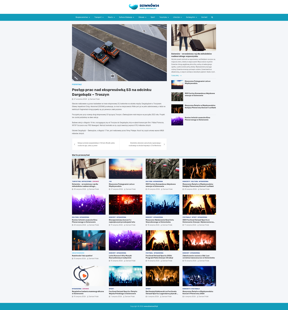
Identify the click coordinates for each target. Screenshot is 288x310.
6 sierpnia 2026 (153, 297)
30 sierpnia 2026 (80, 189)
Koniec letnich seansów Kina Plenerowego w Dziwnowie (197, 119)
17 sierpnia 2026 (190, 225)
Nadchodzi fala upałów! (82, 256)
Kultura (149, 181)
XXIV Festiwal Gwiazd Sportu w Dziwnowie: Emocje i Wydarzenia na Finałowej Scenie (198, 222)
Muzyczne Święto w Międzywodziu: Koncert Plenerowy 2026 (198, 292)
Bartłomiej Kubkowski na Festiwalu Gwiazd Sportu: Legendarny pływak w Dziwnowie (162, 293)
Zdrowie (141, 17)
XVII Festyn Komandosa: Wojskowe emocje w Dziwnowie (200, 94)
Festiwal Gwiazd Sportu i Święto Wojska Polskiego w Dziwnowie (123, 292)
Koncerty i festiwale (191, 289)
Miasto (110, 17)
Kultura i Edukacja (125, 17)
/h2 (110, 181)
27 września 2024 (80, 99)
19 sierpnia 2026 (117, 225)
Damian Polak (95, 99)
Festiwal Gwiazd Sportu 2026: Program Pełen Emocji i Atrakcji (159, 257)
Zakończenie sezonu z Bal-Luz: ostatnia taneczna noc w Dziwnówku (199, 257)
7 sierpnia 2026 (116, 297)
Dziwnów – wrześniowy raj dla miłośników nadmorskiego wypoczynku (85, 186)
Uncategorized (78, 253)
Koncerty (186, 181)
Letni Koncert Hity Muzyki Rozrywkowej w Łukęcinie (120, 257)
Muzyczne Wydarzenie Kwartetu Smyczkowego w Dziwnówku (160, 221)
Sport (153, 17)
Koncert (112, 217)
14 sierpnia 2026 (153, 261)
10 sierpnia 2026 (190, 261)
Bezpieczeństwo (82, 17)
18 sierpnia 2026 (153, 225)
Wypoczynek (86, 181)
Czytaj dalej (175, 75)
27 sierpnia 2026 (117, 189)
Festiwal (149, 253)
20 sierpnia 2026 (190, 189)
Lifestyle (176, 17)
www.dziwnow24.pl (151, 306)
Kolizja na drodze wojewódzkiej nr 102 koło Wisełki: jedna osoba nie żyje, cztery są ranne (96, 144)
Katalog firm (190, 17)
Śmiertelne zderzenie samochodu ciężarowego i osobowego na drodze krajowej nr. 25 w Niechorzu (145, 144)
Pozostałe (77, 84)
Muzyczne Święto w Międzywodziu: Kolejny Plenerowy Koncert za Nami (200, 106)
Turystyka (163, 17)
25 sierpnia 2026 (153, 189)
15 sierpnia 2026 (80, 258)
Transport (98, 17)
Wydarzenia (158, 181)
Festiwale (187, 217)
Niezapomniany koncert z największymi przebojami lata (122, 221)
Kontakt (204, 17)
